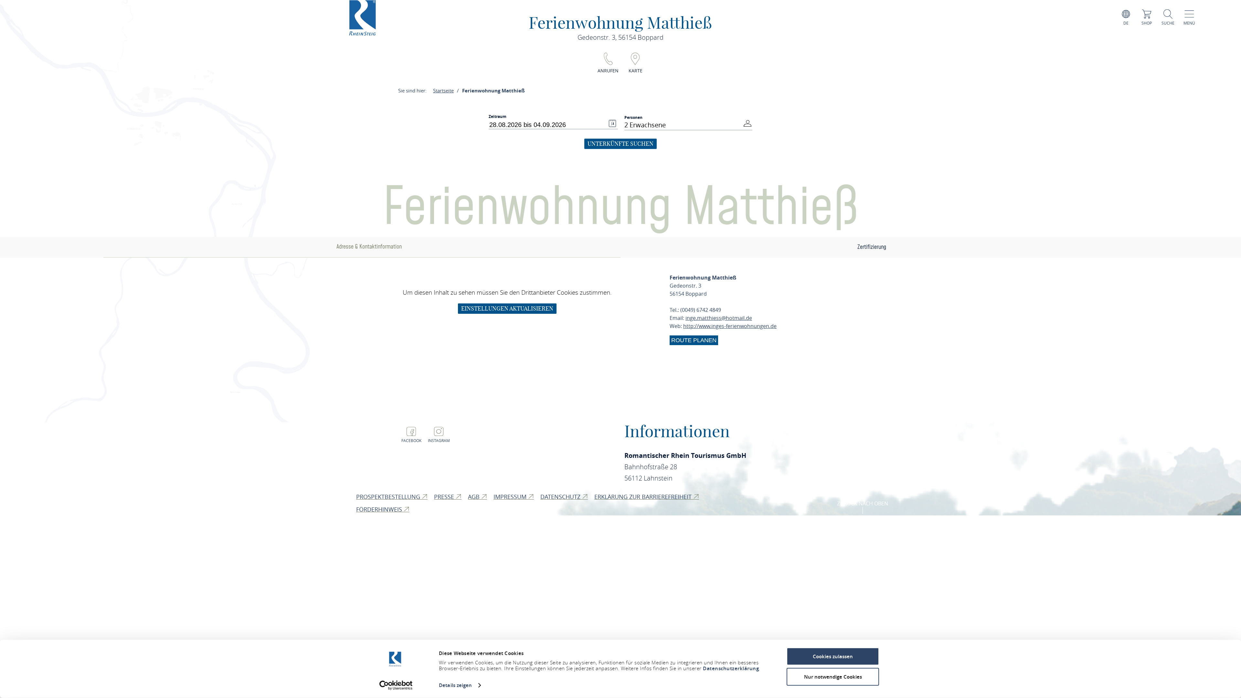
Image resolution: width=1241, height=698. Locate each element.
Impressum (510, 497)
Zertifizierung (871, 247)
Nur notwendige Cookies (833, 676)
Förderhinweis (380, 509)
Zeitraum (497, 116)
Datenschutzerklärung (731, 668)
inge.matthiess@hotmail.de (718, 318)
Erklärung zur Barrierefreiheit (643, 497)
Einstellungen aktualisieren (507, 308)
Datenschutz (561, 497)
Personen (633, 117)
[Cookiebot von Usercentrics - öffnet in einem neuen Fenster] (396, 685)
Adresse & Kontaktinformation (369, 247)
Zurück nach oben (862, 503)
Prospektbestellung (389, 497)
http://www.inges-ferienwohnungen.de (730, 326)
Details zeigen (455, 685)
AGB (474, 497)
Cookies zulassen (833, 656)
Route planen (693, 340)
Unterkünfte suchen (620, 143)
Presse (445, 497)
